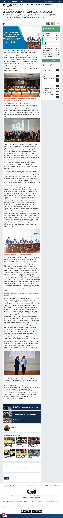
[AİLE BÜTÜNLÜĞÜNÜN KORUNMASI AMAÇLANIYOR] (34, 452)
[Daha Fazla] (54, 23)
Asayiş (14, 4)
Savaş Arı (13, 427)
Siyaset (19, 4)
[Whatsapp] (13, 486)
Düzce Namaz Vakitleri (38, 501)
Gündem (24, 4)
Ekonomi (33, 4)
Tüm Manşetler (22, 506)
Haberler (5, 9)
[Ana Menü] (57, 6)
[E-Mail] (12, 430)
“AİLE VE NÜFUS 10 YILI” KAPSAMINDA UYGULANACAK (8, 445)
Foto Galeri (7, 1)
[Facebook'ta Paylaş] (47, 23)
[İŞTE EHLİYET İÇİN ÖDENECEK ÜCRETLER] (21, 452)
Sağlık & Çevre (37, 485)
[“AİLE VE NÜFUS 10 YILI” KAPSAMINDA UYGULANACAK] (9, 440)
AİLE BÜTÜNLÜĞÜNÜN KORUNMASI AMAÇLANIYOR (33, 457)
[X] (6, 486)
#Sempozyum (6, 19)
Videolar (15, 1)
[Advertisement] (51, 109)
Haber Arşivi (50, 506)
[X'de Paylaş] (49, 23)
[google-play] (37, 511)
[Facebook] (4, 486)
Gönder (6, 478)
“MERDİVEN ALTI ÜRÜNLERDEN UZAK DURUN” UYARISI (33, 445)
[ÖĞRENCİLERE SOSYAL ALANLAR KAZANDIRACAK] (21, 440)
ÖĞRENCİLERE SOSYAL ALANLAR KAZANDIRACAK (20, 445)
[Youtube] (11, 486)
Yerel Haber (39, 4)
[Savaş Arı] (7, 428)
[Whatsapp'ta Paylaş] (52, 23)
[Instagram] (8, 486)
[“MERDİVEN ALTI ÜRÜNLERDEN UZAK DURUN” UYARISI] (34, 440)
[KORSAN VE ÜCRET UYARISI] (9, 452)
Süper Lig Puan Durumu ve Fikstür (9, 507)
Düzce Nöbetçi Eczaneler (9, 501)
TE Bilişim (58, 515)
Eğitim (10, 9)
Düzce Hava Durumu (23, 501)
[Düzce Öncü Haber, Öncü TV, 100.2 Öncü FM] (7, 5)
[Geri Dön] (4, 514)
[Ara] (58, 4)
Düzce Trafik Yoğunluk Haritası (52, 502)
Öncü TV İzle (15, 6)
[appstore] (26, 511)
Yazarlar (21, 1)
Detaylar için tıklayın (51, 60)
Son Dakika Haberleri (37, 506)
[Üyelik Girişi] (59, 1)
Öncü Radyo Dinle (47, 4)
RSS (5, 515)
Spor (28, 4)
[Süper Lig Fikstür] (58, 64)
